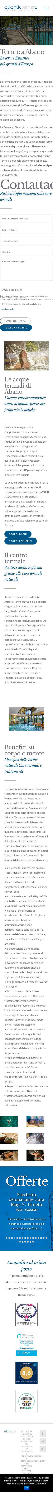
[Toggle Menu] (46, 8)
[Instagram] (43, 1449)
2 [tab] (9, 1238)
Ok (26, 1488)
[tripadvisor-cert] (26, 1392)
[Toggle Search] (36, 7)
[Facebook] (43, 1433)
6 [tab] (20, 1238)
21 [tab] (30, 1242)
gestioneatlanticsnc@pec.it (33, 1461)
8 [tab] (25, 1238)
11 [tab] (33, 1238)
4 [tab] (14, 1238)
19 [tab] (25, 1242)
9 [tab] (28, 1238)
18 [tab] (22, 1242)
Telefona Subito (16, 327)
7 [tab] (22, 1238)
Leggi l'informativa (7, 309)
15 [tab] (44, 1238)
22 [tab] (33, 1242)
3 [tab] (12, 1238)
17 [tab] (20, 1242)
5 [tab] (17, 1238)
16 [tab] (46, 1238)
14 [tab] (41, 1238)
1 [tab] (7, 1238)
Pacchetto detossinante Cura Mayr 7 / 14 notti (26, 1201)
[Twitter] (43, 1441)
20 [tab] (28, 1242)
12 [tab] (36, 1238)
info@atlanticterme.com (32, 1456)
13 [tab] (38, 1238)
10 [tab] (30, 1238)
